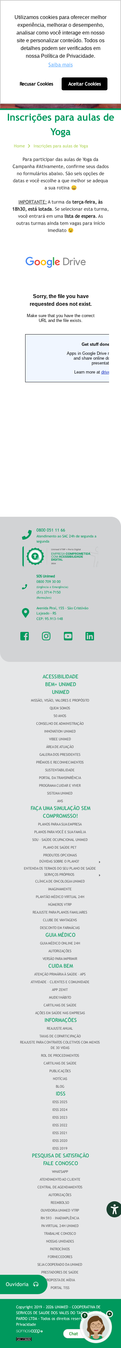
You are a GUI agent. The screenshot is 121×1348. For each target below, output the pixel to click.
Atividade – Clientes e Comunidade (60, 982)
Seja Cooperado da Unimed (59, 1264)
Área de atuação (60, 747)
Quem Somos (60, 708)
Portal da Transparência (60, 778)
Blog (60, 1086)
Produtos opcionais (60, 855)
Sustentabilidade (60, 770)
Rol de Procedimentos (60, 1055)
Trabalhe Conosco (60, 1233)
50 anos (60, 716)
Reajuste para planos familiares (60, 912)
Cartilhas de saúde (60, 1063)
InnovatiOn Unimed (60, 731)
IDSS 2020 (59, 1141)
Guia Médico (60, 935)
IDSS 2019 (59, 1148)
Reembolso (60, 1202)
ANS (60, 801)
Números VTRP (60, 904)
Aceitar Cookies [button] (84, 83)
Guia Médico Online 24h (60, 943)
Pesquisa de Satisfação (60, 1156)
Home (19, 146)
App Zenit (60, 990)
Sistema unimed (60, 793)
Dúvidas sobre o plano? (59, 861)
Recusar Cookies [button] (36, 83)
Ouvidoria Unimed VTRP (60, 1210)
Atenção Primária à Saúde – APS (60, 974)
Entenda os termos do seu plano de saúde (60, 868)
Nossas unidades (60, 1241)
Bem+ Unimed (60, 684)
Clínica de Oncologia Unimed (60, 881)
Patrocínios (60, 1249)
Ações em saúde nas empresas (60, 1013)
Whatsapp (60, 1171)
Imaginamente (60, 889)
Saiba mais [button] (60, 65)
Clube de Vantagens (60, 920)
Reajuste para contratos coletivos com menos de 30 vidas (60, 1045)
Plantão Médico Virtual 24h (60, 897)
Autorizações (59, 951)
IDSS (61, 1094)
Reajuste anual (60, 1028)
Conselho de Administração (60, 723)
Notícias (60, 1079)
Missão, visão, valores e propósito (60, 700)
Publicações (60, 1071)
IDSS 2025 (59, 1102)
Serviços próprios (59, 874)
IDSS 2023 (59, 1117)
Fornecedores (60, 1257)
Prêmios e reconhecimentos (60, 762)
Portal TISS (60, 1288)
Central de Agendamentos (59, 1187)
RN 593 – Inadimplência (60, 1218)
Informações (61, 1020)
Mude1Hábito (60, 997)
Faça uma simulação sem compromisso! (60, 812)
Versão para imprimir (60, 959)
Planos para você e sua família (60, 832)
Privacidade (26, 1324)
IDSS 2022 (59, 1125)
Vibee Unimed (60, 739)
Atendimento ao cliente (60, 1179)
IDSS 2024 (59, 1110)
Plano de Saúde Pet (59, 847)
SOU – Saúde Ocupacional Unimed (60, 840)
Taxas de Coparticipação (60, 1036)
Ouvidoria (19, 1284)
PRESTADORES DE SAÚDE (59, 1272)
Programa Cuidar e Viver (60, 785)
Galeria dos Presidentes (59, 754)
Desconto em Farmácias (60, 928)
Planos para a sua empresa (60, 824)
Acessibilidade (60, 677)
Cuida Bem (60, 966)
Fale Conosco (60, 1163)
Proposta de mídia (60, 1280)
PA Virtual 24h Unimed (60, 1226)
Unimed (60, 692)
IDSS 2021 (59, 1133)
